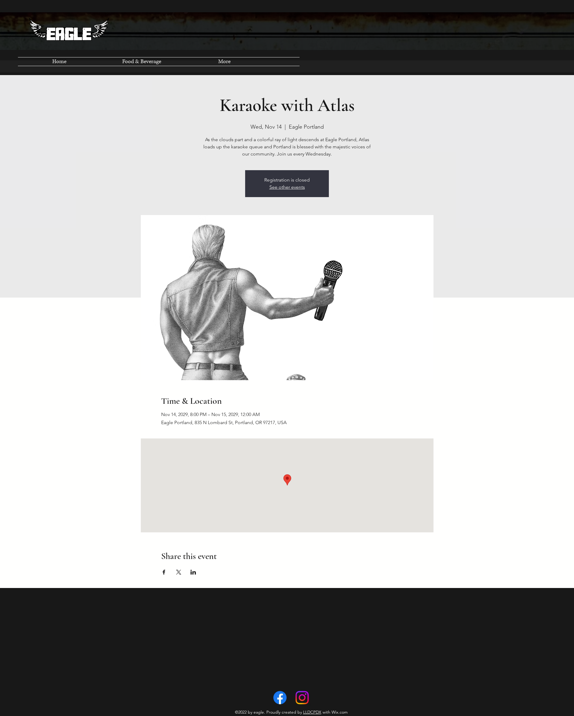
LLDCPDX (312, 712)
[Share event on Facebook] (164, 572)
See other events (287, 187)
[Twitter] (302, 697)
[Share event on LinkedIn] (193, 572)
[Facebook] (280, 697)
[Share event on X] (178, 572)
